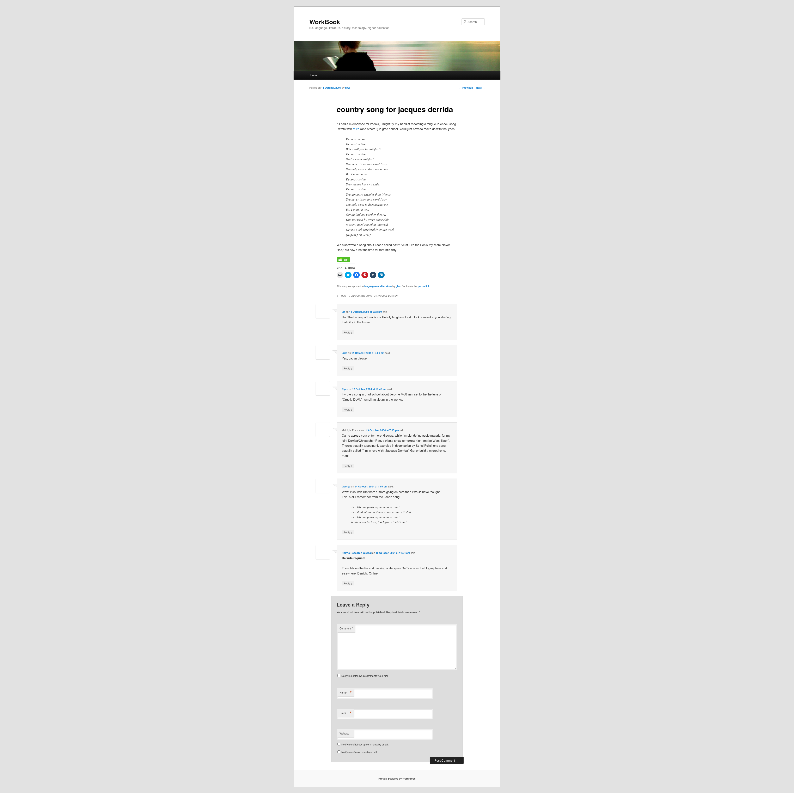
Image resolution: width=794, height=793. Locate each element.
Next (480, 88)
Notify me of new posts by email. (359, 752)
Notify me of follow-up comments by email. (365, 744)
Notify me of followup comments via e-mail (365, 675)
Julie (344, 353)
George (346, 486)
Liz (343, 312)
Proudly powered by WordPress (397, 778)
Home (313, 75)
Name (346, 692)
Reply (348, 332)
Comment (346, 628)
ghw (347, 88)
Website (344, 733)
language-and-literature (378, 286)
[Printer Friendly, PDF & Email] (343, 261)
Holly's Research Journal (357, 553)
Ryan (345, 389)
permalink (424, 286)
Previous (466, 88)
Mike (356, 129)
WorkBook (324, 21)
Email (346, 713)
